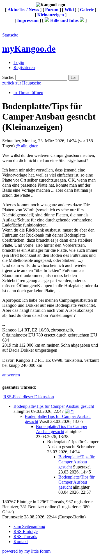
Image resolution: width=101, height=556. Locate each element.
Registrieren (24, 67)
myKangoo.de (29, 49)
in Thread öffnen (28, 92)
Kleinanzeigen (50, 14)
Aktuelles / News (23, 9)
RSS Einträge (25, 531)
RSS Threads (25, 536)
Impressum (27, 20)
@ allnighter (27, 145)
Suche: (8, 77)
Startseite (10, 35)
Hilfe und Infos (64, 20)
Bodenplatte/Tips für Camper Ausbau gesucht (53, 406)
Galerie (87, 9)
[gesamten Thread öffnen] (69, 411)
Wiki (69, 9)
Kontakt (20, 541)
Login (18, 62)
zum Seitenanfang (29, 526)
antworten (11, 374)
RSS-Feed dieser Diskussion (28, 396)
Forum (51, 9)
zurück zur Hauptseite (21, 83)
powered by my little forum (26, 551)
